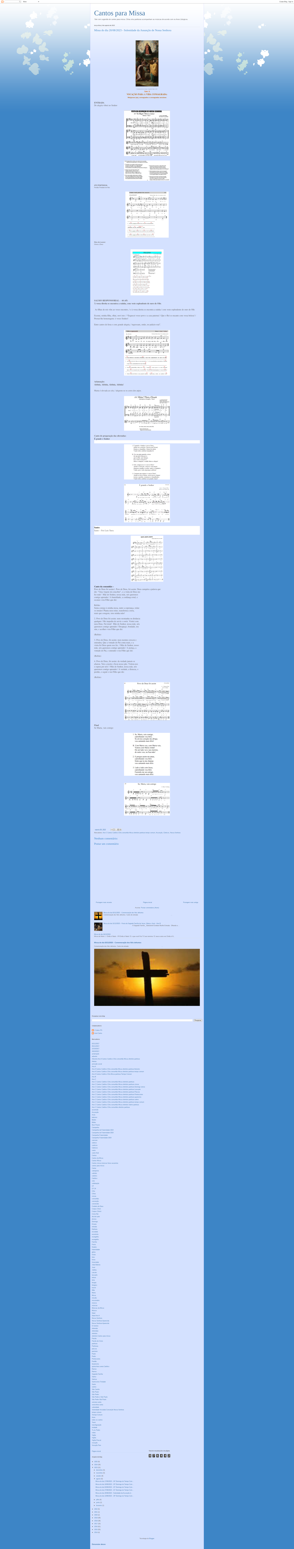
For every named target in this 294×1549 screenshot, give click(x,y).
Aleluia (94, 1061)
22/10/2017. (96, 1049)
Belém (94, 1120)
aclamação (95, 1054)
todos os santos (97, 1420)
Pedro (94, 1356)
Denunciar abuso (99, 1544)
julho (98, 1499)
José (93, 1267)
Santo (94, 1384)
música (94, 1303)
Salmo (94, 1377)
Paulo (94, 1354)
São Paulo (95, 1392)
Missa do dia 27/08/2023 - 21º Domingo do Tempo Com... (115, 1490)
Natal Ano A (96, 1315)
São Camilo (96, 1389)
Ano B (94, 1077)
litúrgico (94, 1285)
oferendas (95, 1331)
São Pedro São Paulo (99, 1399)
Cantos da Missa (97, 1158)
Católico (94, 1178)
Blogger (151, 1538)
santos (94, 1387)
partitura (94, 1343)
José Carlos (98, 1033)
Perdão (94, 1361)
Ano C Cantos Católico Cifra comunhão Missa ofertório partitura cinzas (115, 1084)
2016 (96, 1526)
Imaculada (95, 1262)
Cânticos (166, 833)
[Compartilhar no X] (116, 829)
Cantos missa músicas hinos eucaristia (105, 1163)
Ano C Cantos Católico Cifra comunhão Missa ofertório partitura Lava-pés (116, 1089)
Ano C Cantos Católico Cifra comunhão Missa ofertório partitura (113, 1082)
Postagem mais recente (104, 902)
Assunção (159, 833)
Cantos (94, 1155)
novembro (99, 1473)
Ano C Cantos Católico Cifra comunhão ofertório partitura (111, 1107)
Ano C (94, 1079)
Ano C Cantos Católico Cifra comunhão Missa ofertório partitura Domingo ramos (118, 1087)
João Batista (96, 1265)
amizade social (97, 1064)
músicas (95, 1305)
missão (94, 1298)
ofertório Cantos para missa (101, 1336)
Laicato (94, 1272)
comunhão (95, 1199)
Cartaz (94, 1168)
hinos (93, 1260)
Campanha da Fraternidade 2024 (102, 1133)
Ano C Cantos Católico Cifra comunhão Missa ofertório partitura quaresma (116, 1097)
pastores (95, 1351)
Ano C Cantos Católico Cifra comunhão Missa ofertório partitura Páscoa (116, 1092)
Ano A (94, 1066)
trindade (94, 1427)
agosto (98, 1479)
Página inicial (147, 902)
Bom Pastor (96, 1125)
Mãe (93, 1290)
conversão (95, 1204)
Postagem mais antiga (190, 902)
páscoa (94, 1349)
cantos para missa (98, 1166)
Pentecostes (96, 1359)
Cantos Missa (96, 1160)
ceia (93, 1181)
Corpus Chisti (96, 1209)
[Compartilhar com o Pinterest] (120, 829)
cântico (94, 1143)
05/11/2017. (96, 1046)
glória (93, 1252)
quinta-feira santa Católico (100, 1366)
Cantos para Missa (119, 13)
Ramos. (94, 1371)
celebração (95, 1183)
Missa (94, 1295)
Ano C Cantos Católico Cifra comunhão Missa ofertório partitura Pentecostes (117, 1094)
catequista (95, 1171)
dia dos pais (96, 1216)
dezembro (99, 1470)
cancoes (95, 1140)
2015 (96, 1529)
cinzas (94, 1196)
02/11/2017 (95, 1043)
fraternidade (96, 1249)
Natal (93, 1313)
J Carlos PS (98, 1030)
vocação (95, 1443)
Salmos (94, 1379)
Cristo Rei (95, 1214)
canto (94, 1150)
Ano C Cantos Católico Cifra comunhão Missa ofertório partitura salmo (115, 1099)
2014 (96, 1532)
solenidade (95, 1407)
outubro (99, 1476)
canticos (95, 1145)
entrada (94, 1227)
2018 (96, 1521)
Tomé (94, 1422)
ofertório (94, 1333)
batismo (94, 1117)
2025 (96, 1461)
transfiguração (96, 1425)
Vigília (94, 1438)
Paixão (94, 1338)
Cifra (93, 1191)
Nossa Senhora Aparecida (100, 1321)
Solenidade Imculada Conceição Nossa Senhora (108, 1410)
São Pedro (95, 1394)
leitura (94, 1277)
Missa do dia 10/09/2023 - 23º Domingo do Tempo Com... (115, 1484)
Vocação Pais (96, 1445)
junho (98, 1502)
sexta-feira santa (97, 1405)
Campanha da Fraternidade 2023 (102, 1130)
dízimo (94, 1219)
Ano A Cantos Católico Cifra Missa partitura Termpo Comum (112, 1074)
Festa (94, 1244)
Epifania (94, 1229)
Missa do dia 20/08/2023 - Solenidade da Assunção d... (114, 1493)
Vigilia (94, 1435)
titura (93, 1417)
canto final (95, 1153)
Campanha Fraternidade (100, 1135)
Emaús (94, 1224)
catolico (94, 1176)
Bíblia (94, 1122)
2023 (96, 1467)
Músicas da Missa (98, 1308)
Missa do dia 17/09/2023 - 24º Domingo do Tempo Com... (115, 1481)
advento (94, 1056)
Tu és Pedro (96, 1430)
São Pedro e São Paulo (99, 1397)
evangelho (95, 1237)
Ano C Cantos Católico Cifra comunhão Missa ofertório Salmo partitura (115, 1105)
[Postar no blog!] (114, 829)
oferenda (95, 1328)
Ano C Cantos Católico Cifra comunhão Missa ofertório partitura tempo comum (129, 833)
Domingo (95, 1221)
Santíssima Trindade (99, 1382)
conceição (95, 1201)
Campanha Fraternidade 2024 (101, 1138)
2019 (96, 1518)
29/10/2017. (96, 1051)
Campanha (95, 1127)
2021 (96, 1512)
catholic (94, 1173)
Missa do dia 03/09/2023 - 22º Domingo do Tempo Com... (115, 1487)
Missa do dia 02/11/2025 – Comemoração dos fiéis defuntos (123, 912)
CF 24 (94, 1188)
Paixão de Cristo (97, 1341)
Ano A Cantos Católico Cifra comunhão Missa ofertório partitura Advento (116, 1069)
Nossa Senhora (175, 833)
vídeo (94, 1432)
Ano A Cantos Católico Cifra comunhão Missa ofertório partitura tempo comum (118, 1071)
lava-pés (95, 1275)
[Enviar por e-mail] (112, 829)
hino (93, 1257)
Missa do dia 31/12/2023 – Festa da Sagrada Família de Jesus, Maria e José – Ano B (132, 923)
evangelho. (95, 1239)
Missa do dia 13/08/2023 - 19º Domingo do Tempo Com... (115, 1496)
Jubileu (94, 1270)
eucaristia (95, 1234)
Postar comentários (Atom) (150, 908)
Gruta (94, 1254)
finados (94, 1247)
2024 (96, 1464)
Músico (94, 1310)
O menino (95, 1326)
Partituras (95, 1346)
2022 (96, 1509)
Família (94, 1242)
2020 (96, 1515)
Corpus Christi (96, 1211)
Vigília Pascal (96, 1440)
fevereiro (99, 1505)
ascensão (95, 1110)
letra (93, 1280)
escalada (95, 1232)
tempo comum (96, 1412)
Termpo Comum (97, 1415)
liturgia (94, 1282)
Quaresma (95, 1364)
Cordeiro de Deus (97, 1206)
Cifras (94, 1193)
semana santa (96, 1402)
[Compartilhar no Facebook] (118, 829)
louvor (94, 1287)
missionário (95, 1300)
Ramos (94, 1369)
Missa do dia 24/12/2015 (102, 934)
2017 (96, 1523)
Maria (94, 1293)
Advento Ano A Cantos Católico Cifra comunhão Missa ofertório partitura (116, 1059)
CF (93, 1186)
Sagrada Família (97, 1374)
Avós (93, 1115)
